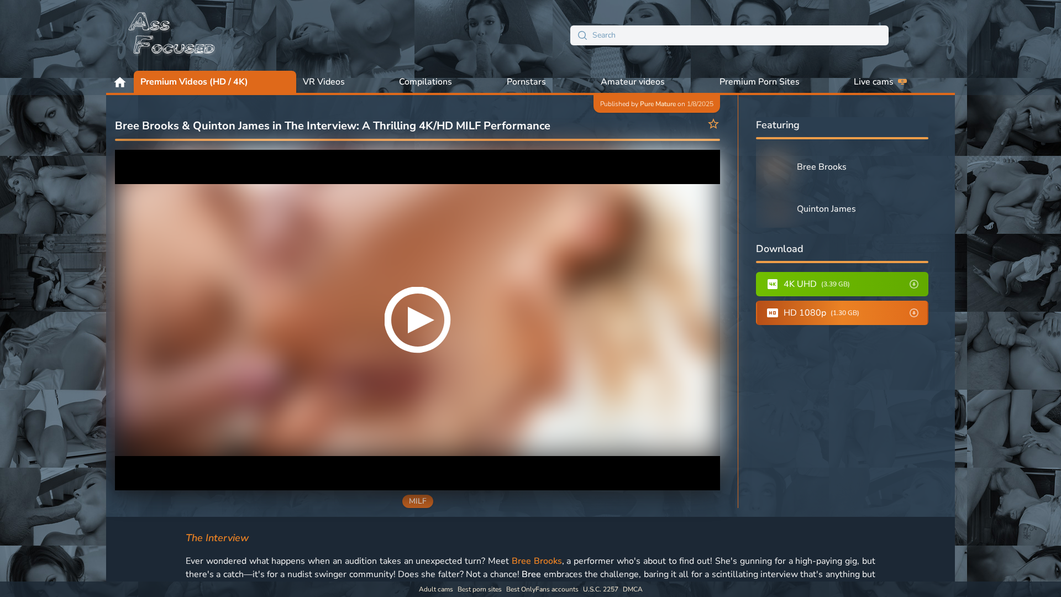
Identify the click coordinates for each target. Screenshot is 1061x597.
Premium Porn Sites (759, 82)
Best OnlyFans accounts (542, 589)
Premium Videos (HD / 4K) (194, 82)
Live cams (874, 82)
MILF (418, 501)
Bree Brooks (537, 561)
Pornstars (526, 82)
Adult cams (436, 589)
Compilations (425, 82)
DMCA (633, 589)
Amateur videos (633, 82)
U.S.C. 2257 (600, 589)
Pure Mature (658, 104)
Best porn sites (480, 589)
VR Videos (324, 82)
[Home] (172, 35)
